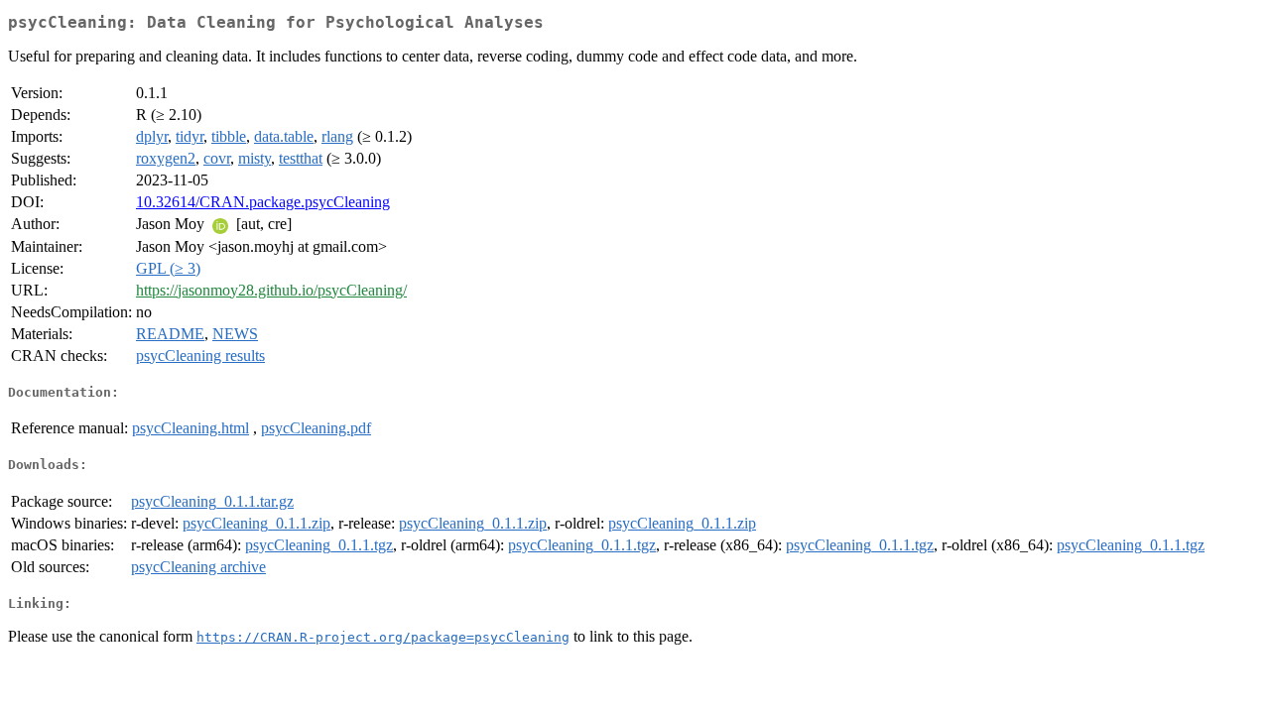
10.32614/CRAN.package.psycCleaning (263, 201)
